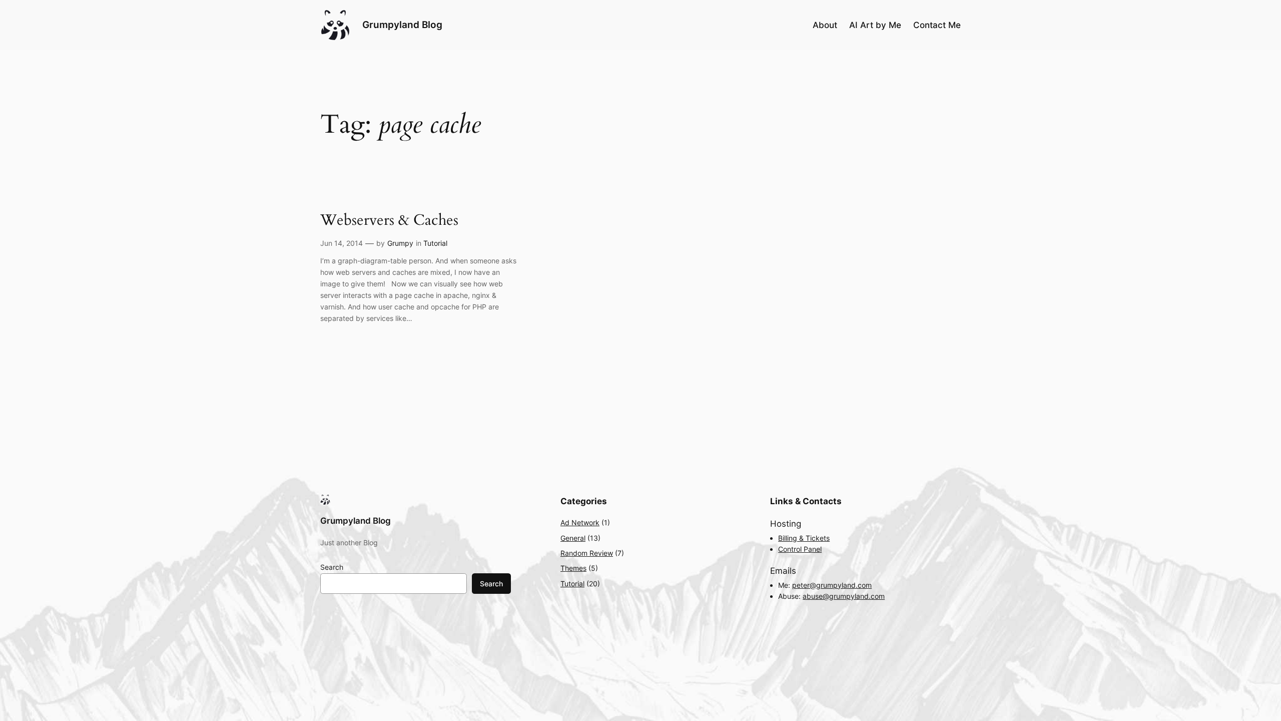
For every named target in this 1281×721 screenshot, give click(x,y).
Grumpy (400, 243)
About (825, 25)
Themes (573, 568)
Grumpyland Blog (402, 25)
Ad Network (579, 522)
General (572, 538)
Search (331, 567)
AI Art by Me (875, 25)
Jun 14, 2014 (341, 243)
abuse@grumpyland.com (844, 596)
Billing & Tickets (804, 538)
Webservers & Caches (389, 221)
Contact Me (937, 25)
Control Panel (800, 549)
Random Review (586, 553)
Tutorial (435, 243)
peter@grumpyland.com (832, 585)
